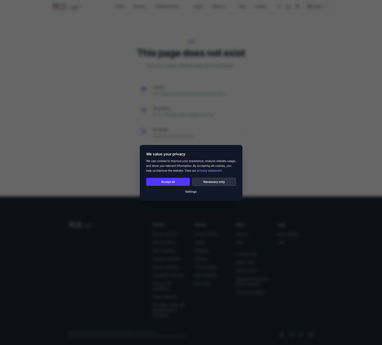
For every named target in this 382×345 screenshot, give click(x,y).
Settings (191, 191)
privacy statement (209, 170)
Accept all (168, 181)
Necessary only (214, 181)
